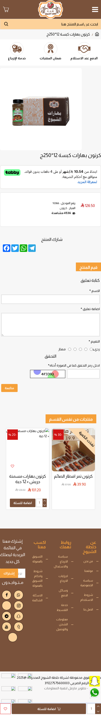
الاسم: (95, 291)
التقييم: (95, 341)
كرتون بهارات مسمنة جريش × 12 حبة (27, 479)
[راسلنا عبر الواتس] (83, 692)
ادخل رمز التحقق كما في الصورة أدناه (75, 365)
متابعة (9, 388)
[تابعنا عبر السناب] (83, 681)
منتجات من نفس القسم (71, 419)
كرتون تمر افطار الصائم (73, 476)
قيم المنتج (88, 267)
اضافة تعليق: (91, 309)
